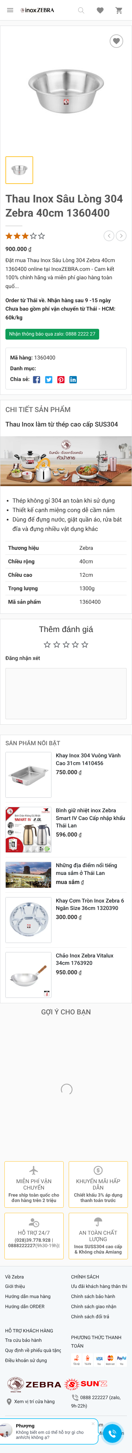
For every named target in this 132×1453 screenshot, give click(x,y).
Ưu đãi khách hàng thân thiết (99, 1286)
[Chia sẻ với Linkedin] (73, 379)
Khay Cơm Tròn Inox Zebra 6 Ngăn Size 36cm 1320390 (90, 904)
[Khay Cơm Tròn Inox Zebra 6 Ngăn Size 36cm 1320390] (28, 920)
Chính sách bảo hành (93, 1296)
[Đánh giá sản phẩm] (25, 236)
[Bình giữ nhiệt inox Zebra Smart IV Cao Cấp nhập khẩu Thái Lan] (28, 830)
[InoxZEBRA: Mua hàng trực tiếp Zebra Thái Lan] (37, 10)
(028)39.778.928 (32, 1240)
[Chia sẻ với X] (48, 379)
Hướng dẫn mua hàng (27, 1296)
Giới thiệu (15, 1286)
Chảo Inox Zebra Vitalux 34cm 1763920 (84, 959)
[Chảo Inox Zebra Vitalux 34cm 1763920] (28, 975)
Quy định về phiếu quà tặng (33, 1350)
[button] (81, 10)
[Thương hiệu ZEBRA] (34, 1384)
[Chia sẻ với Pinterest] (61, 379)
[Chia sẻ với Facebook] (36, 379)
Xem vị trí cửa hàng (34, 1401)
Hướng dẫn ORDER (24, 1306)
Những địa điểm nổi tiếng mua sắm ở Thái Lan (86, 869)
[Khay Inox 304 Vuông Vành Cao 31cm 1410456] (28, 775)
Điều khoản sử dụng (26, 1360)
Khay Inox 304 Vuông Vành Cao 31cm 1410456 (88, 759)
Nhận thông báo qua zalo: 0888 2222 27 (52, 334)
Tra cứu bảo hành (23, 1340)
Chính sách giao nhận (93, 1306)
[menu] (10, 10)
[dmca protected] (85, 1384)
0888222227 (21, 1246)
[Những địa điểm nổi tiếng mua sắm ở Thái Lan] (28, 875)
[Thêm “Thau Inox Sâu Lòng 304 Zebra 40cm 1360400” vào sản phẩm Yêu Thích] (116, 41)
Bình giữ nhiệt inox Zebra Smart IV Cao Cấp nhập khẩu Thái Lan (90, 818)
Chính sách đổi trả (90, 1317)
